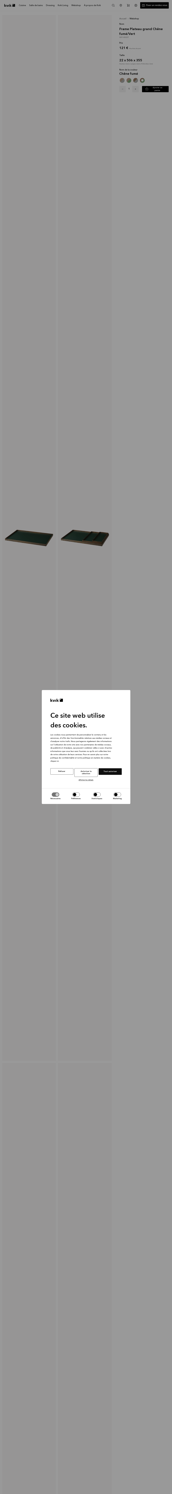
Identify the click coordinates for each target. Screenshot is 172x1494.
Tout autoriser (110, 771)
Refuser (61, 771)
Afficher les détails (86, 780)
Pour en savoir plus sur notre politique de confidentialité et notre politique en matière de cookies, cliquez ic (80, 758)
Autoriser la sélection (86, 772)
